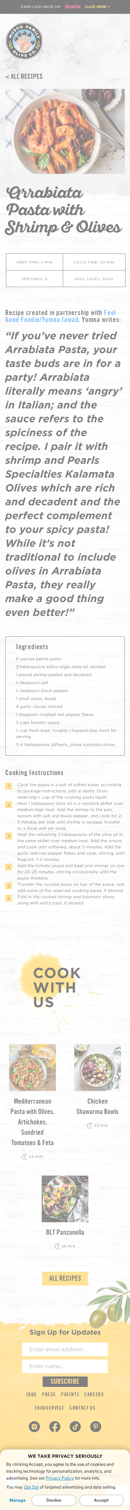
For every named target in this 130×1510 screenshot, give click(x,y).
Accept (101, 1500)
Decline (53, 1500)
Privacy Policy (60, 1478)
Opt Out (31, 1487)
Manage (17, 1500)
